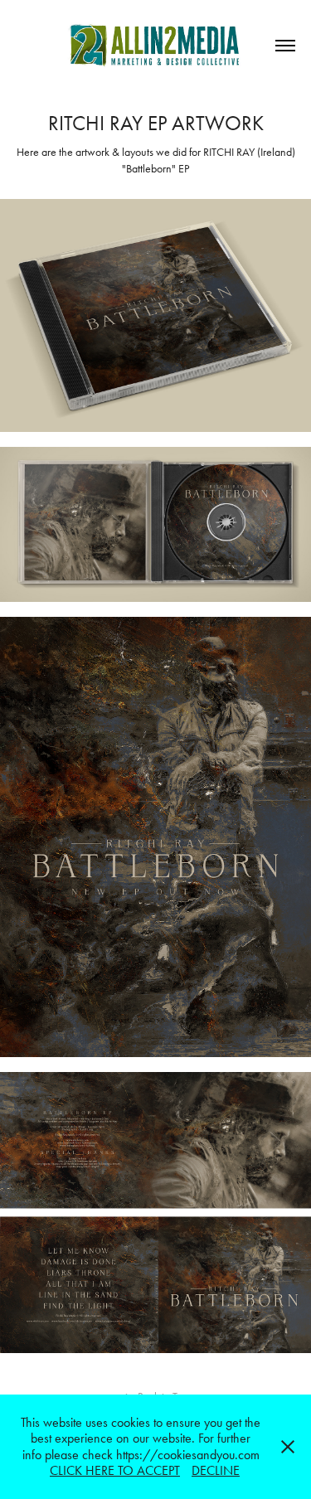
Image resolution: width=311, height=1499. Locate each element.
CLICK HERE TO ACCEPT (115, 1470)
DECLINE (216, 1470)
